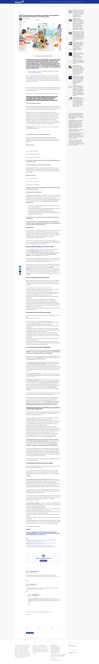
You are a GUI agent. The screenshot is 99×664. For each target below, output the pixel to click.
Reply (27, 580)
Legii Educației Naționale (36, 72)
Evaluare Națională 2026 (48, 1)
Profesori (60, 1)
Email (39, 627)
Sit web (51, 627)
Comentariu (28, 614)
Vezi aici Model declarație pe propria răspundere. (37, 243)
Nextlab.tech (70, 1)
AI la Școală (64, 1)
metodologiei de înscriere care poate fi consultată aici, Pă (40, 249)
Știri (41, 1)
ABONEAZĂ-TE (43, 560)
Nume (27, 627)
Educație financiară (77, 1)
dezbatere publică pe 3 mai (37, 65)
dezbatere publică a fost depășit (53, 87)
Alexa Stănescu (25, 18)
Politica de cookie (53, 658)
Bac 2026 (55, 1)
